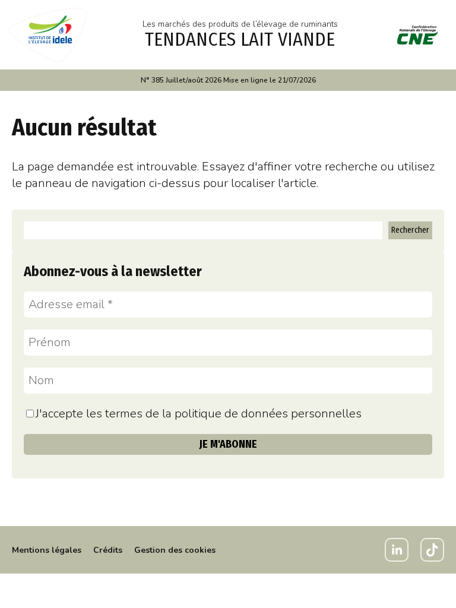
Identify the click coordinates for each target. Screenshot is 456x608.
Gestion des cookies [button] (175, 550)
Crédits (107, 550)
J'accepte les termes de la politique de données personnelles (199, 414)
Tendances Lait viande (240, 39)
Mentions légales (46, 550)
